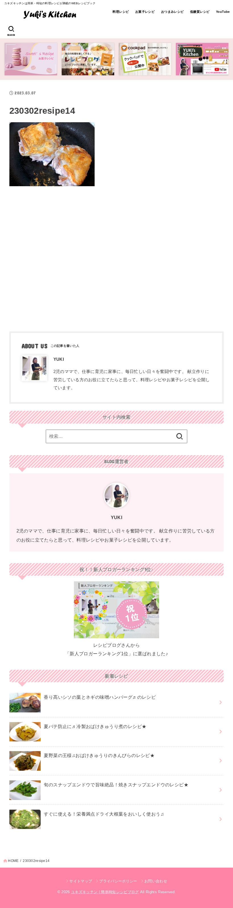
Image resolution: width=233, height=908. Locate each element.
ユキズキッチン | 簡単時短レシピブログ (105, 892)
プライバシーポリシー (118, 881)
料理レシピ (121, 11)
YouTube (223, 11)
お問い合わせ (155, 881)
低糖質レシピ (199, 11)
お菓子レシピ (145, 11)
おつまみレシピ (172, 11)
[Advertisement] (116, 256)
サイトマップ (80, 881)
